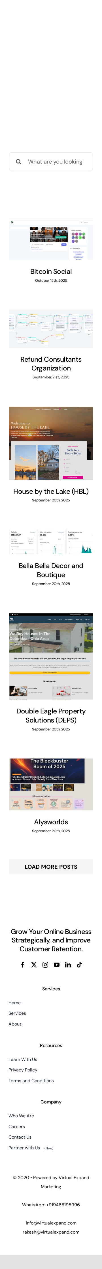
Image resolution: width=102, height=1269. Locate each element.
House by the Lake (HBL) (51, 491)
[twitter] (34, 965)
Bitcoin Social (51, 271)
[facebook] (23, 965)
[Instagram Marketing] (51, 240)
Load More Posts (51, 866)
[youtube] (57, 965)
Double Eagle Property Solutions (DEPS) (51, 716)
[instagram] (45, 965)
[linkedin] (68, 965)
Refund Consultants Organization (50, 364)
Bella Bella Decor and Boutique (51, 570)
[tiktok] (79, 965)
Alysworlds (51, 822)
